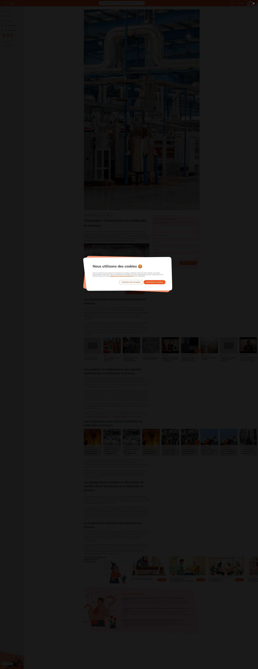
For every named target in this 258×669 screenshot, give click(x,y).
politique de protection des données (121, 276)
